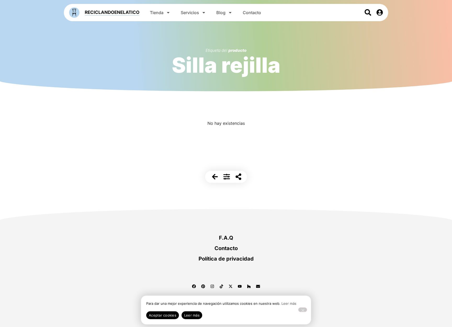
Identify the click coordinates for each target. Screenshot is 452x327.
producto (237, 50)
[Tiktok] (221, 286)
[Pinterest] (203, 286)
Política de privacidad (226, 259)
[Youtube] (240, 286)
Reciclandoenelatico (112, 12)
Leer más (288, 303)
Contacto (252, 12)
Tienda (156, 12)
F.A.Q (226, 238)
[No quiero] (302, 309)
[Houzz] (249, 286)
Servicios (190, 12)
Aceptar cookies (162, 315)
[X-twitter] (231, 286)
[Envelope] (258, 286)
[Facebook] (194, 286)
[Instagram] (212, 286)
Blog (220, 12)
